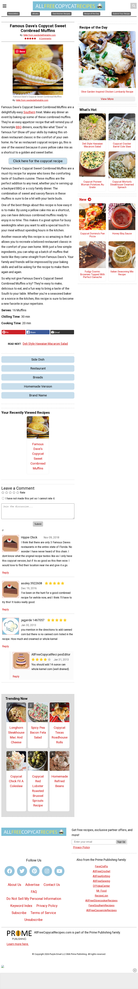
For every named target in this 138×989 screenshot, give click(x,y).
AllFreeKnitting (101, 876)
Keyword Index (21, 906)
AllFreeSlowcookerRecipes (101, 900)
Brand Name (38, 395)
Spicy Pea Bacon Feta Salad (38, 732)
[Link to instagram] (47, 871)
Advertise (32, 885)
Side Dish (37, 359)
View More (107, 99)
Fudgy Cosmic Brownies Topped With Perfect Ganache (92, 274)
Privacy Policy (46, 906)
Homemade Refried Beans (59, 781)
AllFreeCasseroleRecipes (101, 910)
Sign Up (121, 842)
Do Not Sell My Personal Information (33, 899)
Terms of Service (43, 913)
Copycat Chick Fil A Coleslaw (16, 781)
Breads (38, 377)
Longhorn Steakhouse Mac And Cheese (16, 735)
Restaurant (38, 368)
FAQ (34, 892)
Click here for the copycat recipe (38, 161)
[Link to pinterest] (34, 871)
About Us (14, 885)
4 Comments (45, 38)
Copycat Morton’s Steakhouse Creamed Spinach (122, 185)
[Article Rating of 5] (30, 38)
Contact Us (52, 885)
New (82, 200)
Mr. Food (101, 890)
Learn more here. (18, 944)
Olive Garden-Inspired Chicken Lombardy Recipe (107, 92)
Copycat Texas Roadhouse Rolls (59, 735)
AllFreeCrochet (101, 871)
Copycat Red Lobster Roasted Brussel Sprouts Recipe (38, 790)
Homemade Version (38, 386)
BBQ (19, 127)
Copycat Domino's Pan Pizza (92, 235)
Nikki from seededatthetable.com (39, 35)
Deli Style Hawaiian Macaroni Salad (45, 343)
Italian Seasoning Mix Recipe (121, 273)
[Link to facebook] (10, 871)
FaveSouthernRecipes (101, 905)
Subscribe (19, 913)
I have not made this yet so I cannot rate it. (30, 498)
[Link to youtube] (59, 871)
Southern (29, 112)
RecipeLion (101, 895)
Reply (5, 572)
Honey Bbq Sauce (122, 233)
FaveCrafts (101, 866)
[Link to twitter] (22, 871)
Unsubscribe (33, 920)
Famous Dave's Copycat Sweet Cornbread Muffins (37, 456)
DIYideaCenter (101, 886)
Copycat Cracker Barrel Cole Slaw (122, 145)
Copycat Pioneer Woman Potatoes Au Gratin (92, 185)
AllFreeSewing (101, 881)
